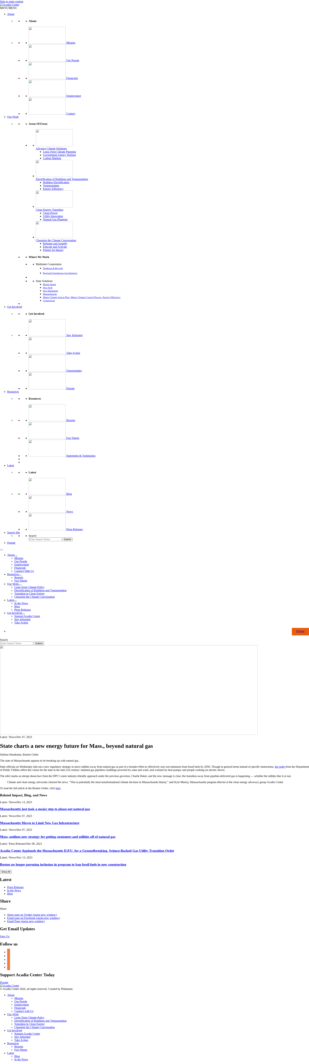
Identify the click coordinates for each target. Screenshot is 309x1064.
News (69, 511)
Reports (70, 420)
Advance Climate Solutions (51, 148)
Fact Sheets (72, 438)
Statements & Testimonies (80, 455)
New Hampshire (50, 290)
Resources (13, 391)
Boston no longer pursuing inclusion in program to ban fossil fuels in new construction (63, 864)
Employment (73, 95)
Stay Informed (74, 335)
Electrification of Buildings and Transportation (62, 179)
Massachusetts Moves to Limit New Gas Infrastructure (39, 823)
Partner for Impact (53, 250)
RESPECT (34, 277)
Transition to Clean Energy (29, 593)
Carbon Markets (52, 158)
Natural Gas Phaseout (55, 219)
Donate (70, 388)
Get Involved (14, 306)
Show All (5, 871)
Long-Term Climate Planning (59, 151)
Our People (72, 60)
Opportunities (74, 370)
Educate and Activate (55, 246)
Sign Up (4, 936)
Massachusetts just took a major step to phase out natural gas (45, 809)
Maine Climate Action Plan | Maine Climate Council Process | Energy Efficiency (82, 297)
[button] (8, 7)
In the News (21, 603)
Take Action (73, 352)
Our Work (13, 116)
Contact (70, 113)
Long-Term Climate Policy (29, 587)
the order (280, 766)
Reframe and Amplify (55, 243)
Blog (69, 493)
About (10, 14)
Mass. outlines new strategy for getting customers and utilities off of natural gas (57, 837)
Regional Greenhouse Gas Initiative (60, 273)
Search (32, 535)
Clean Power (50, 212)
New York (47, 287)
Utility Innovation (53, 216)
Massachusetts (50, 294)
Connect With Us (24, 571)
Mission (70, 42)
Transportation (51, 185)
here (58, 788)
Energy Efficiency (53, 188)
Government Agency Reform (59, 154)
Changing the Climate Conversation (56, 240)
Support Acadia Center (27, 616)
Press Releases (74, 529)
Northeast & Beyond (53, 268)
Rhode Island (49, 284)
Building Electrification (56, 182)
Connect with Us (23, 1011)
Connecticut (49, 300)
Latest (10, 465)
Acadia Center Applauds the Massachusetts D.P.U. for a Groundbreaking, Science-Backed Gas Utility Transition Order (87, 851)
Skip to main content (11, 1)
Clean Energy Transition (49, 209)
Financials (72, 78)
